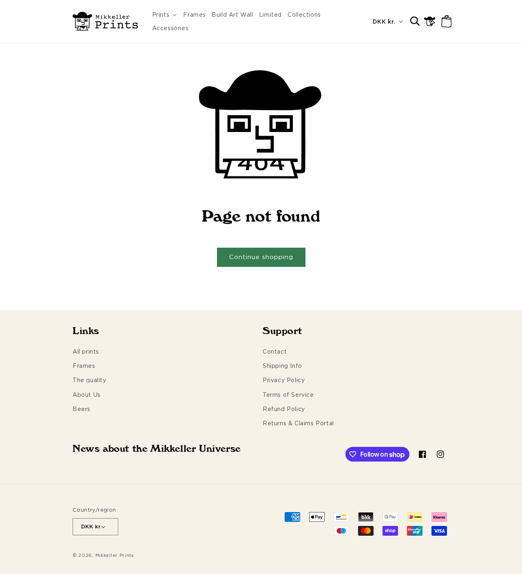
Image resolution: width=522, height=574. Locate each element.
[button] (165, 14)
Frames (84, 366)
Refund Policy (284, 409)
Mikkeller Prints (114, 555)
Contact (275, 351)
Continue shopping (261, 256)
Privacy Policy (284, 380)
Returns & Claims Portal (298, 423)
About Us (87, 394)
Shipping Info (282, 366)
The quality (89, 380)
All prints (86, 351)
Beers (82, 409)
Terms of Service (288, 394)
